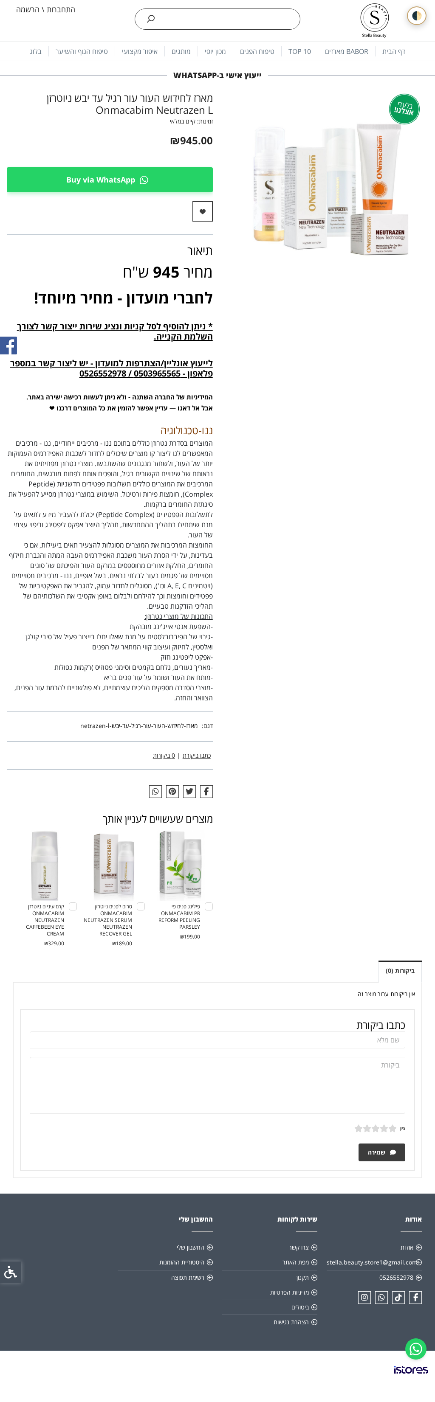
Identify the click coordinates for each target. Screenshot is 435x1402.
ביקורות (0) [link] (400, 971)
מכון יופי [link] (215, 51)
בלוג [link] (36, 51)
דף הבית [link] (393, 51)
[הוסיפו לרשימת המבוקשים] (202, 211)
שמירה (377, 1152)
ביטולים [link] (300, 1307)
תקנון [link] (303, 1277)
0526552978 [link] (396, 1277)
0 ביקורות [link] (164, 755)
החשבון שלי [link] (190, 1247)
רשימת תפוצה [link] (187, 1277)
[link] (416, 1349)
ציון (402, 1128)
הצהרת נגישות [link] (291, 1322)
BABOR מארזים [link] (346, 51)
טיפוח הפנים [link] (257, 51)
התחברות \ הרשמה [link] (45, 9)
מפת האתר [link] (295, 1262)
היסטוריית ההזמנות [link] (181, 1262)
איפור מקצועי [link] (140, 51)
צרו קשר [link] (299, 1247)
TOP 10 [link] (299, 51)
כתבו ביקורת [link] (197, 755)
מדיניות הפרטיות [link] (289, 1292)
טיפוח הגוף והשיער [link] (82, 51)
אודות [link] (407, 1247)
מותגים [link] (181, 51)
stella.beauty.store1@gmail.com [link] (372, 1262)
